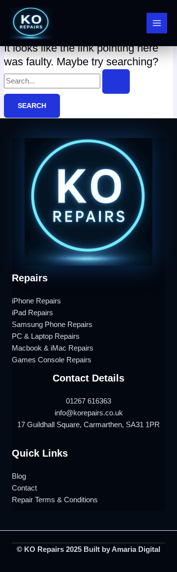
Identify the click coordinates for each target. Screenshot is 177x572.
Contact (24, 488)
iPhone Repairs (36, 301)
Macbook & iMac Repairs (52, 348)
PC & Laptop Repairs (46, 336)
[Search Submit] (116, 81)
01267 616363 (88, 401)
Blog (19, 476)
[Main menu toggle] (157, 23)
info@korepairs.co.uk (89, 413)
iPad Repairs (32, 313)
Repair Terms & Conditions (55, 500)
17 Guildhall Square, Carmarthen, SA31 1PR (88, 425)
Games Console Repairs (51, 360)
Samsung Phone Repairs (52, 324)
